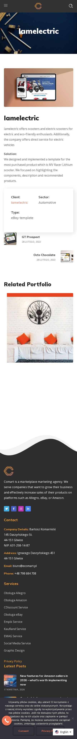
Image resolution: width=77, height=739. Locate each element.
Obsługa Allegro (15, 593)
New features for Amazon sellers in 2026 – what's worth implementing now (44, 680)
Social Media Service (17, 643)
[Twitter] (6, 508)
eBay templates (24, 346)
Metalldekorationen (34, 352)
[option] (38, 330)
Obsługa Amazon (15, 600)
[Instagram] (21, 508)
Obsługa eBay (13, 615)
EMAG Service (13, 636)
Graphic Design (46, 346)
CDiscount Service (16, 607)
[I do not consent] (72, 718)
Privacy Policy (13, 661)
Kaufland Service (15, 629)
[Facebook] (13, 508)
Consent (23, 731)
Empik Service (13, 622)
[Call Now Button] (7, 721)
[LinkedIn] (28, 508)
